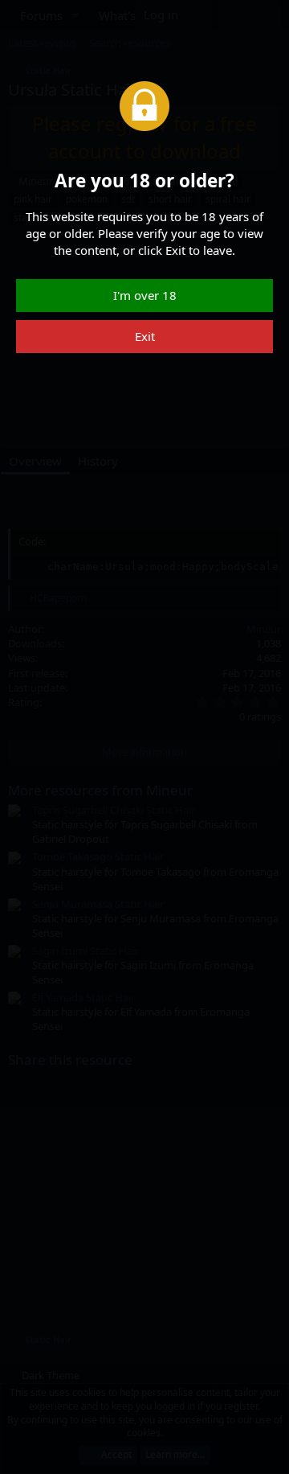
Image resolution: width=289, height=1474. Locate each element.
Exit (145, 336)
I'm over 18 (145, 295)
